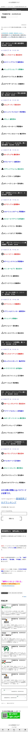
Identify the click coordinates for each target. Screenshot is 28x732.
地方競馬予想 (5, 592)
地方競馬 (15, 592)
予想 (10, 592)
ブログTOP (14, 727)
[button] (25, 357)
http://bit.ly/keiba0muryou (8, 585)
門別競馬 (20, 592)
